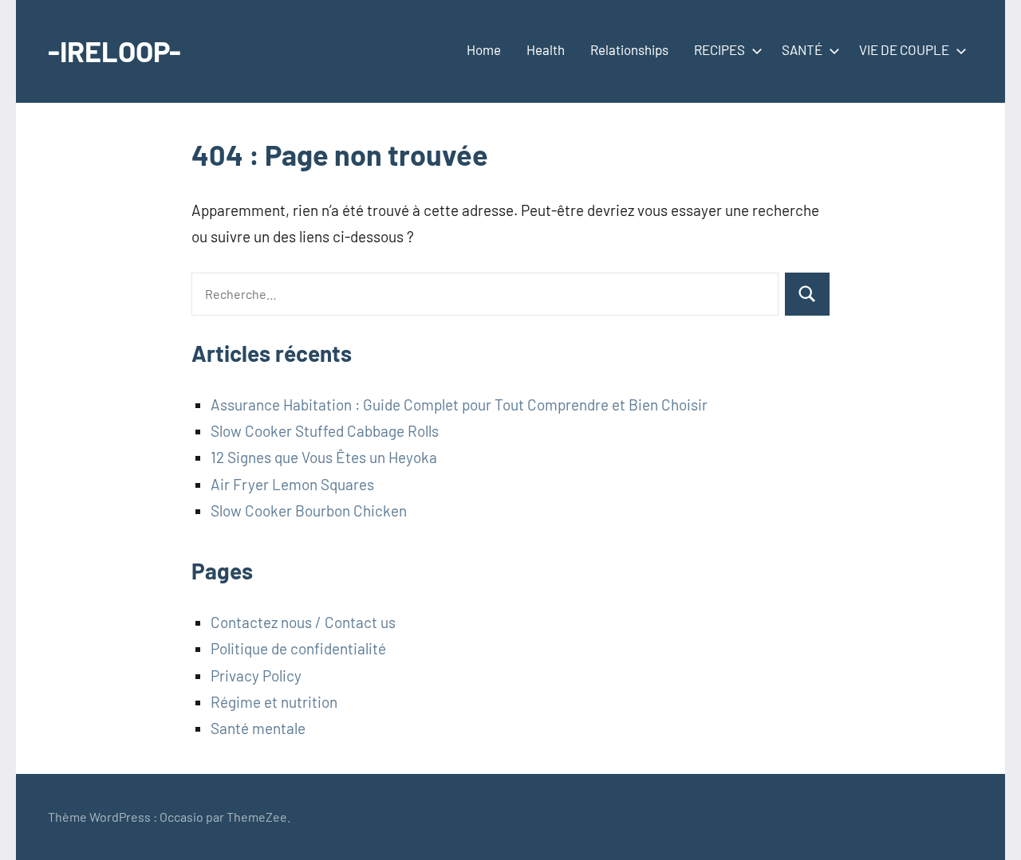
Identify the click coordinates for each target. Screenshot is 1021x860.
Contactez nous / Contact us (303, 622)
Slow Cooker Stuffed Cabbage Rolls (325, 431)
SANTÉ (802, 49)
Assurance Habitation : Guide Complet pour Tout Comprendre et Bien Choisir (459, 404)
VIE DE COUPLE (904, 49)
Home (484, 49)
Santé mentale (258, 728)
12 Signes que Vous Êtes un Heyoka (324, 457)
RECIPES (719, 49)
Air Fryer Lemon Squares (292, 484)
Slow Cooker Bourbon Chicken (309, 510)
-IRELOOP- (114, 50)
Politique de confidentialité (298, 648)
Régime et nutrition (274, 702)
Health (545, 49)
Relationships (629, 49)
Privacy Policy (256, 675)
